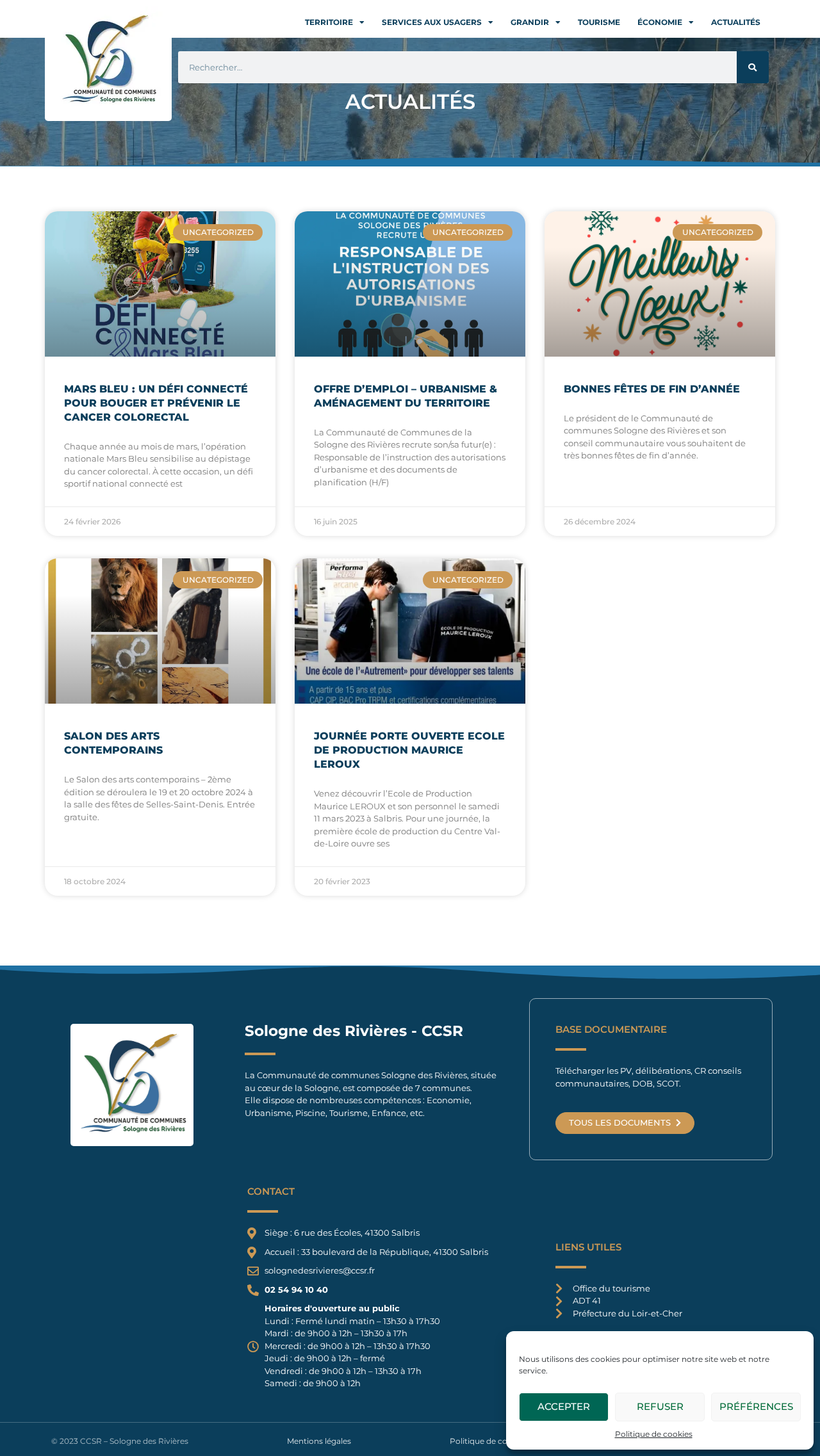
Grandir (530, 22)
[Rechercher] (753, 67)
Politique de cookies (654, 1434)
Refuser (660, 1406)
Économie (659, 22)
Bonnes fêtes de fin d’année (652, 389)
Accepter (563, 1406)
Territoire (329, 22)
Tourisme (599, 22)
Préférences (756, 1406)
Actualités (735, 22)
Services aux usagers (432, 22)
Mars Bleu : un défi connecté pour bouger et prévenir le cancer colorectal (156, 403)
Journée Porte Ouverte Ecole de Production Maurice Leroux (409, 750)
